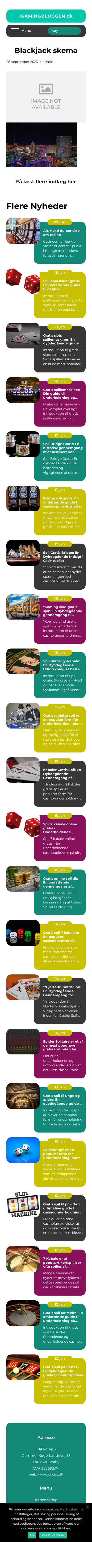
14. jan (59, 924)
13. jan (60, 1087)
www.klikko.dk (50, 1474)
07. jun (59, 222)
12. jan (60, 1250)
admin (48, 62)
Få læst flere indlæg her (46, 181)
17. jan (60, 435)
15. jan (60, 761)
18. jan (59, 272)
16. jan (59, 598)
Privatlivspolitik (53, 1535)
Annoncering (46, 1500)
